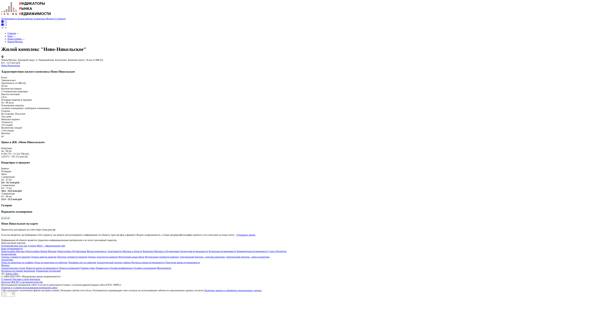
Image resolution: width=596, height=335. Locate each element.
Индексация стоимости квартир (162, 257)
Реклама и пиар (21, 279)
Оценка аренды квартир (43, 257)
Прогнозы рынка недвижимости (182, 262)
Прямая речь (102, 268)
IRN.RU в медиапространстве (27, 282)
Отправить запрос (246, 235)
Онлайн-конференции (121, 268)
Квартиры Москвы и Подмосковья (161, 251)
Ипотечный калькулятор (131, 257)
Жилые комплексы (97, 251)
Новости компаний (69, 268)
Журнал (50, 18)
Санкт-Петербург (278, 251)
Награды (6, 282)
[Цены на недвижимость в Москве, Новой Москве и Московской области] (26, 16)
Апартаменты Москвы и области (124, 251)
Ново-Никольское (10, 65)
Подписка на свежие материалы (18, 271)
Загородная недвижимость (194, 251)
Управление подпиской (48, 271)
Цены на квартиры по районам (50, 262)
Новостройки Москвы (13, 251)
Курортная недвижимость (222, 251)
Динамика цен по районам (82, 262)
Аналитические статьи (13, 268)
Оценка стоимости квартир (15, 257)
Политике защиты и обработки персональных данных (233, 290)
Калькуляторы (26, 18)
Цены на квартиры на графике (17, 262)
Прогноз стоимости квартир (72, 257)
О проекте (60, 18)
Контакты (35, 279)
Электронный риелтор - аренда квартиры (248, 257)
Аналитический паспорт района (114, 262)
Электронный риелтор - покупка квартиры (202, 257)
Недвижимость (9, 18)
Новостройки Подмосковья (71, 251)
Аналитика (40, 18)
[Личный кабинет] (2, 21)
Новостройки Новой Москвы (41, 251)
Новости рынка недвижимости (42, 268)
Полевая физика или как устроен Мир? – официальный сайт (33, 245)
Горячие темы (87, 268)
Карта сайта (12, 273)
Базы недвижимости (12, 248)
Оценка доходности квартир (103, 257)
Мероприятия (164, 268)
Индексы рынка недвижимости (148, 262)
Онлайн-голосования (144, 268)
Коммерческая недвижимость (252, 251)
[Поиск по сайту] (5, 21)
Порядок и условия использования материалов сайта (29, 287)
